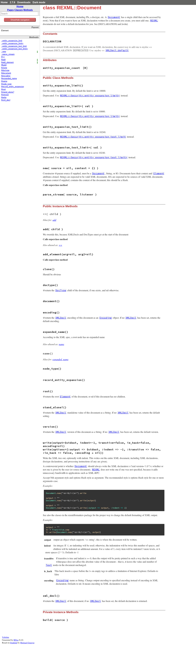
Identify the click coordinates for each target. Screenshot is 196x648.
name (61, 344)
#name (4, 81)
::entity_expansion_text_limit (14, 46)
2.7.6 (12, 2)
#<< (3, 57)
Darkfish (13, 642)
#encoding (5, 76)
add (54, 219)
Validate (5, 637)
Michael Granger (27, 642)
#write (3, 97)
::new (3, 52)
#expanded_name (9, 78)
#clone (4, 68)
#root (3, 89)
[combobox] (19, 13)
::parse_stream (8, 54)
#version (5, 95)
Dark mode (39, 2)
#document (6, 73)
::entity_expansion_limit (11, 41)
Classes (18, 10)
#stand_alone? (7, 92)
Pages (10, 10)
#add (3, 60)
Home (4, 2)
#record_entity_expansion (12, 87)
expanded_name (60, 359)
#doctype (5, 70)
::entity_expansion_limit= (12, 43)
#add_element (7, 62)
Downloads (23, 2)
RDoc (16, 640)
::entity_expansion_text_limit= (14, 49)
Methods (28, 10)
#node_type (6, 84)
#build (3, 65)
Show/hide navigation (20, 20)
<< (60, 245)
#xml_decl (5, 100)
